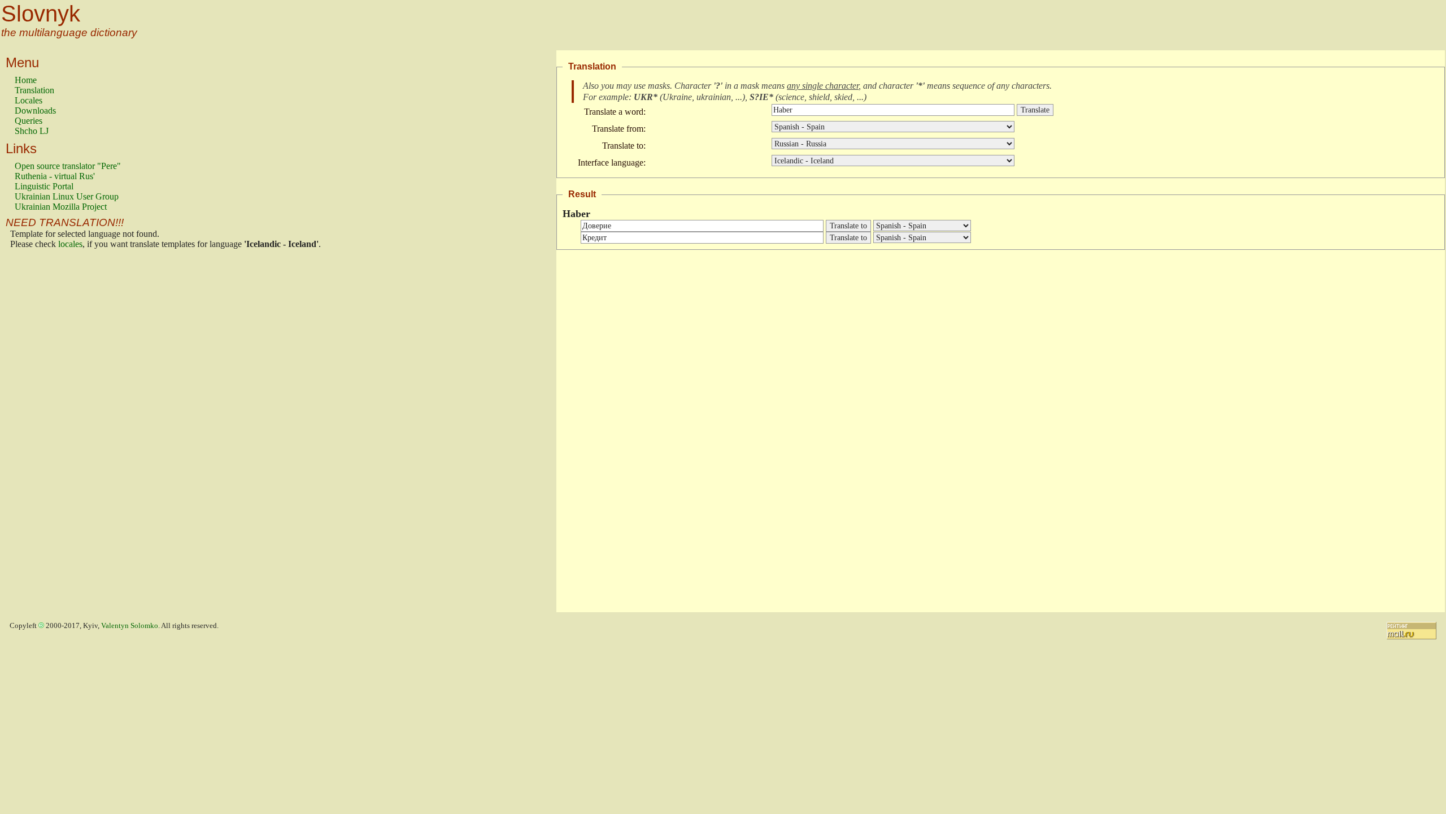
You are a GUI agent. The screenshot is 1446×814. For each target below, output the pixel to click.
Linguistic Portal (44, 186)
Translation (34, 90)
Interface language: (612, 162)
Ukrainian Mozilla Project (61, 206)
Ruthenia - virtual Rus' (55, 176)
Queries (28, 120)
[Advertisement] (60, 433)
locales (70, 244)
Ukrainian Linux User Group (67, 196)
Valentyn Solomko (129, 626)
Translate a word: (615, 111)
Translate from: (619, 128)
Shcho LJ (32, 131)
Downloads (35, 110)
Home (26, 80)
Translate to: (624, 145)
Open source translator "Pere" (68, 166)
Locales (28, 100)
